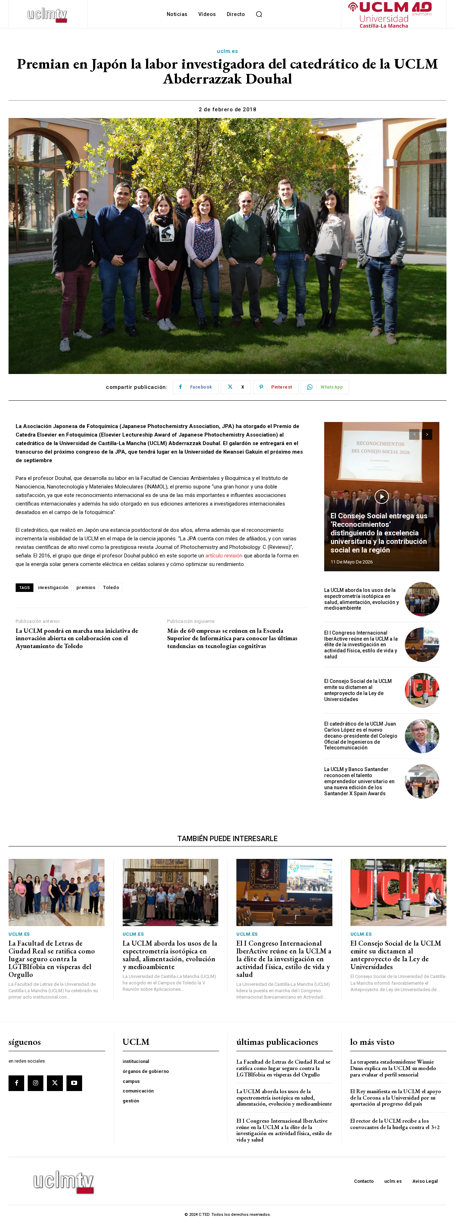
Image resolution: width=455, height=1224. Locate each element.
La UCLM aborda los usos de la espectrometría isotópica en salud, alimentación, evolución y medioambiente (361, 599)
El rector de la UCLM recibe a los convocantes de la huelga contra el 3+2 (395, 1124)
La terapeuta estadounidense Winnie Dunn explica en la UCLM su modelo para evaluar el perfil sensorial (393, 1068)
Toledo (111, 587)
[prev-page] (414, 434)
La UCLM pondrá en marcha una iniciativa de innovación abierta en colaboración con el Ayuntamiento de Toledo (77, 638)
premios (86, 587)
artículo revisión (223, 555)
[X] (55, 1083)
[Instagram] (35, 1083)
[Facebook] (16, 1083)
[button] (259, 14)
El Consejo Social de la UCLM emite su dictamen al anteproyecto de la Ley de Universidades (358, 690)
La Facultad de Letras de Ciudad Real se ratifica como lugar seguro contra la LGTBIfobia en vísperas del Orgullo (52, 959)
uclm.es (227, 51)
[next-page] (427, 434)
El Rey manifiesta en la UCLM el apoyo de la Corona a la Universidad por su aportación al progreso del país (395, 1097)
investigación (53, 587)
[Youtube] (74, 1083)
